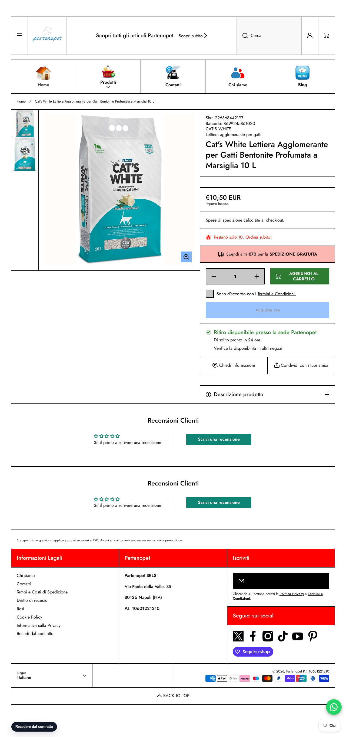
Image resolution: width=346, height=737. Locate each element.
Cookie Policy (29, 617)
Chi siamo (26, 575)
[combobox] (269, 35)
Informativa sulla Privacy (39, 625)
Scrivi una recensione (219, 439)
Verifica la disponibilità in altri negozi (248, 348)
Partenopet (294, 671)
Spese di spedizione (224, 220)
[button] (326, 36)
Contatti (24, 584)
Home (21, 101)
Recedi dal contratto (35, 633)
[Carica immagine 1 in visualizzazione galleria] (24, 123)
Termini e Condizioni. (277, 294)
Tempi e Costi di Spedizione (42, 592)
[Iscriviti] (321, 581)
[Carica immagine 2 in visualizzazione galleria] (24, 154)
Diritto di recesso (32, 600)
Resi (20, 609)
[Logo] (47, 36)
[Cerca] (242, 35)
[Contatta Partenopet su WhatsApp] (334, 707)
